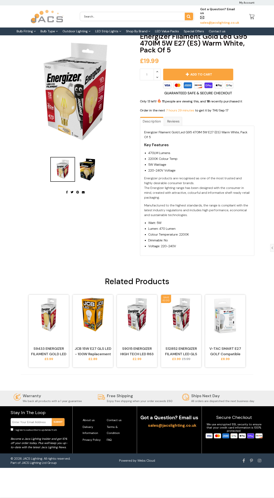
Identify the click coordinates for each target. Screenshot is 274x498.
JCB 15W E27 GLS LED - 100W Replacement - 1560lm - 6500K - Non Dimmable (93, 351)
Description (152, 121)
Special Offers (194, 31)
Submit (58, 422)
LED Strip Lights (107, 31)
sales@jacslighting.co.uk (172, 425)
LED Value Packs (167, 31)
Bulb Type (48, 31)
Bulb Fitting (25, 31)
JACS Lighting (32, 458)
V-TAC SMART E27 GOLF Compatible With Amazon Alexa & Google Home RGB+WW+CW (225, 351)
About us (89, 420)
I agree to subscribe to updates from (39, 431)
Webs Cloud (146, 460)
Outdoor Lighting (75, 31)
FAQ (109, 440)
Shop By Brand (137, 31)
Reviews (173, 121)
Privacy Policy (92, 440)
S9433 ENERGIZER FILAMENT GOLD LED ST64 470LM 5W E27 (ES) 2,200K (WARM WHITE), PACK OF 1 (49, 351)
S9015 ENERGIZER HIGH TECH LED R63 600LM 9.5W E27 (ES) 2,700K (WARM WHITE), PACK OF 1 (137, 351)
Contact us (217, 31)
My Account (246, 2)
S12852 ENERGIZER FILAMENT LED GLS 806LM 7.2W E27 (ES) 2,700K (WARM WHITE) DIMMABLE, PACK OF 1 (181, 351)
